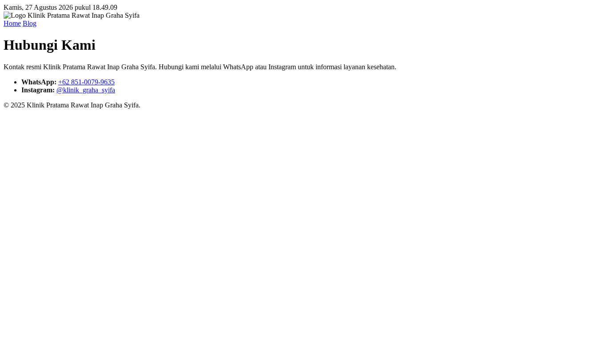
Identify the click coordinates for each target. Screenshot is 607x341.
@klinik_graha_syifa (85, 90)
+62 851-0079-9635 (86, 82)
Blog (29, 23)
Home (12, 23)
